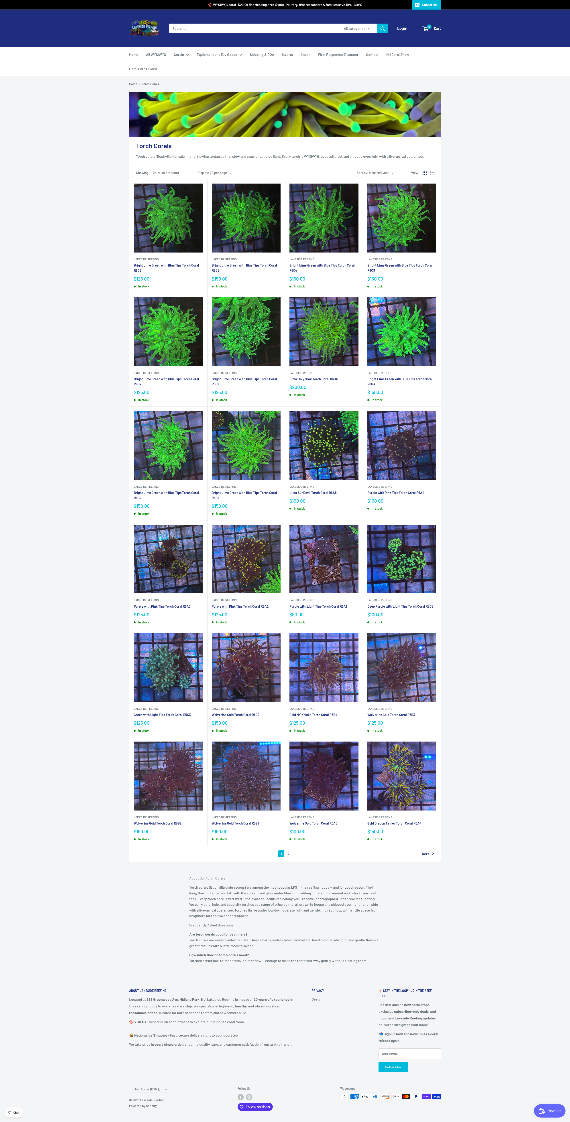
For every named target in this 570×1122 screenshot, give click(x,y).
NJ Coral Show (397, 54)
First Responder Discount (338, 54)
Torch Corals (150, 84)
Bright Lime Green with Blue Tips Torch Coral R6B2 (166, 495)
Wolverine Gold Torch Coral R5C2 (235, 715)
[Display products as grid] (425, 173)
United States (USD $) (146, 1089)
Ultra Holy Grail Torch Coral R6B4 (313, 379)
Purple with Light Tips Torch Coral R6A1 (318, 606)
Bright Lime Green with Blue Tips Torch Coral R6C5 (244, 267)
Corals (179, 54)
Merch (305, 54)
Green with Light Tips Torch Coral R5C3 (162, 715)
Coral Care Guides (143, 69)
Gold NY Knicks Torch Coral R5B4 (313, 715)
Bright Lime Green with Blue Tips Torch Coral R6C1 (244, 381)
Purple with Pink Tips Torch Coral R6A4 (395, 493)
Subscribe (429, 5)
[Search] (382, 28)
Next (425, 854)
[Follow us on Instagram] (249, 1097)
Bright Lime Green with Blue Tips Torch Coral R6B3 (400, 381)
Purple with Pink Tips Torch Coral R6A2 (240, 606)
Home (133, 54)
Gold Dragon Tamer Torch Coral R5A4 (394, 823)
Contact (372, 54)
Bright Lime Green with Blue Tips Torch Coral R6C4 (322, 267)
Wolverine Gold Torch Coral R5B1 (235, 823)
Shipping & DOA (262, 54)
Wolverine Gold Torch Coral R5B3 (391, 715)
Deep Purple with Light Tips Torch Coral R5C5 (400, 606)
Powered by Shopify (143, 1106)
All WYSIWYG (156, 54)
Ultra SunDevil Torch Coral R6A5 (313, 493)
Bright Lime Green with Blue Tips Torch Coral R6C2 (166, 381)
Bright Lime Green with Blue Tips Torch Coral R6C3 (400, 267)
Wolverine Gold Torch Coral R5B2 (157, 823)
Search (317, 999)
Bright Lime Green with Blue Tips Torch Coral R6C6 (166, 267)
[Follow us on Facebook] (241, 1097)
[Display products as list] (432, 173)
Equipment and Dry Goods (217, 54)
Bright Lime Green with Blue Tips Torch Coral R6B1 (244, 495)
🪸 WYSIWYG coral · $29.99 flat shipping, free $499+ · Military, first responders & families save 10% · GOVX (285, 5)
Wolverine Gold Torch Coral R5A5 (313, 823)
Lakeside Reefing (146, 259)
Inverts (287, 54)
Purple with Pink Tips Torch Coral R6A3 (162, 606)
